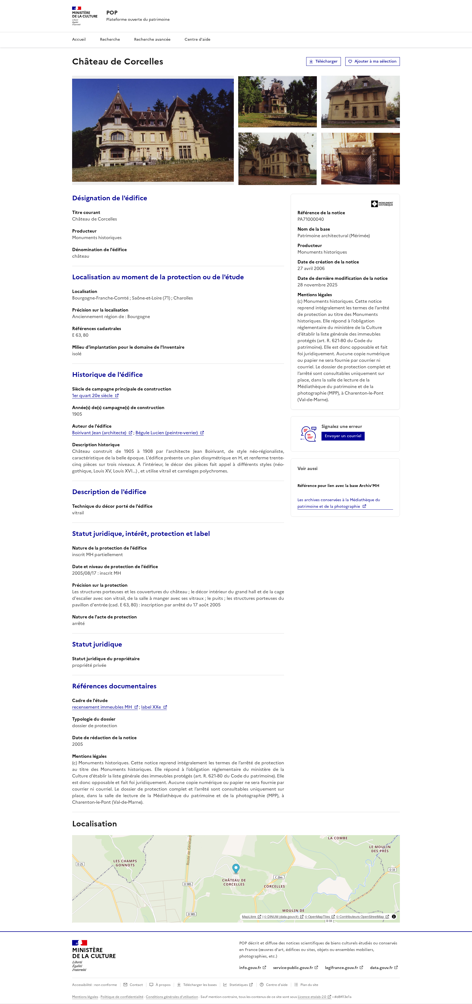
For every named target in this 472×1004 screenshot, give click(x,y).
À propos (163, 984)
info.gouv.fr (250, 968)
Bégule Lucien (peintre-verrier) (166, 432)
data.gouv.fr (381, 968)
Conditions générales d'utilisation (172, 996)
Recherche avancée (152, 39)
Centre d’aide (277, 984)
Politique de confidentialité (122, 996)
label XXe (151, 707)
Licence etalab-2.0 (312, 996)
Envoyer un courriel (343, 436)
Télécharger (326, 61)
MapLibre (249, 916)
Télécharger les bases (200, 984)
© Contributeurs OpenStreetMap (360, 916)
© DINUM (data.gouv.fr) (281, 916)
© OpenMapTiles (317, 916)
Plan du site (309, 984)
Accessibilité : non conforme (94, 984)
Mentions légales (85, 996)
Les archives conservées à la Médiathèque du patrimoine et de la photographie (338, 503)
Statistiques (238, 984)
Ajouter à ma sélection (376, 61)
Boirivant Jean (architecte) (99, 432)
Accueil (79, 39)
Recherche (110, 39)
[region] (236, 879)
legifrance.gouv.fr (341, 968)
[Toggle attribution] (394, 916)
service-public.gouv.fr (293, 968)
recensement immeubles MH (102, 707)
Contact (136, 984)
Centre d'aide (197, 39)
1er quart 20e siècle (92, 395)
